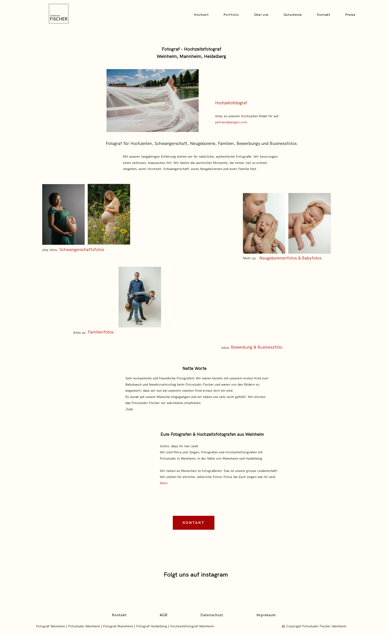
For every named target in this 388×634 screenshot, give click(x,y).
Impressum (266, 615)
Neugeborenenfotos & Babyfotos (290, 258)
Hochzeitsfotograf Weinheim (192, 626)
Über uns (261, 14)
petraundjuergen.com (231, 122)
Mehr (164, 483)
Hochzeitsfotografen (241, 452)
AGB (163, 615)
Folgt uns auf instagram (196, 574)
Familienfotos (101, 332)
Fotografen (209, 452)
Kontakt (323, 14)
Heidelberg (254, 458)
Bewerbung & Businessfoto (256, 347)
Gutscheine (293, 14)
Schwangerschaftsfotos (81, 249)
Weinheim (188, 458)
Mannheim (230, 458)
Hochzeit (201, 14)
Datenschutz (211, 615)
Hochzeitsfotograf (231, 102)
